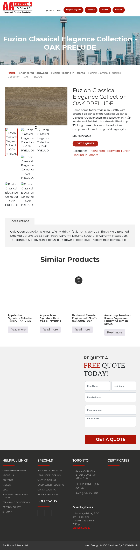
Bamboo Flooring (48, 495)
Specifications (19, 221)
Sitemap (7, 512)
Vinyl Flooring (47, 480)
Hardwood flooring (50, 471)
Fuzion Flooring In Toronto (68, 73)
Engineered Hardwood (33, 73)
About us (8, 475)
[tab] (19, 221)
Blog (6, 490)
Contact (118, 10)
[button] (36, 128)
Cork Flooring (47, 490)
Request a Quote (73, 10)
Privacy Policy (12, 507)
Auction (105, 10)
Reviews (91, 10)
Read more (18, 329)
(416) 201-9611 (53, 11)
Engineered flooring (51, 485)
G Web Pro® (130, 545)
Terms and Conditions (16, 502)
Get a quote (85, 143)
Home (12, 73)
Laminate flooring (49, 475)
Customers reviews (14, 471)
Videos (7, 485)
